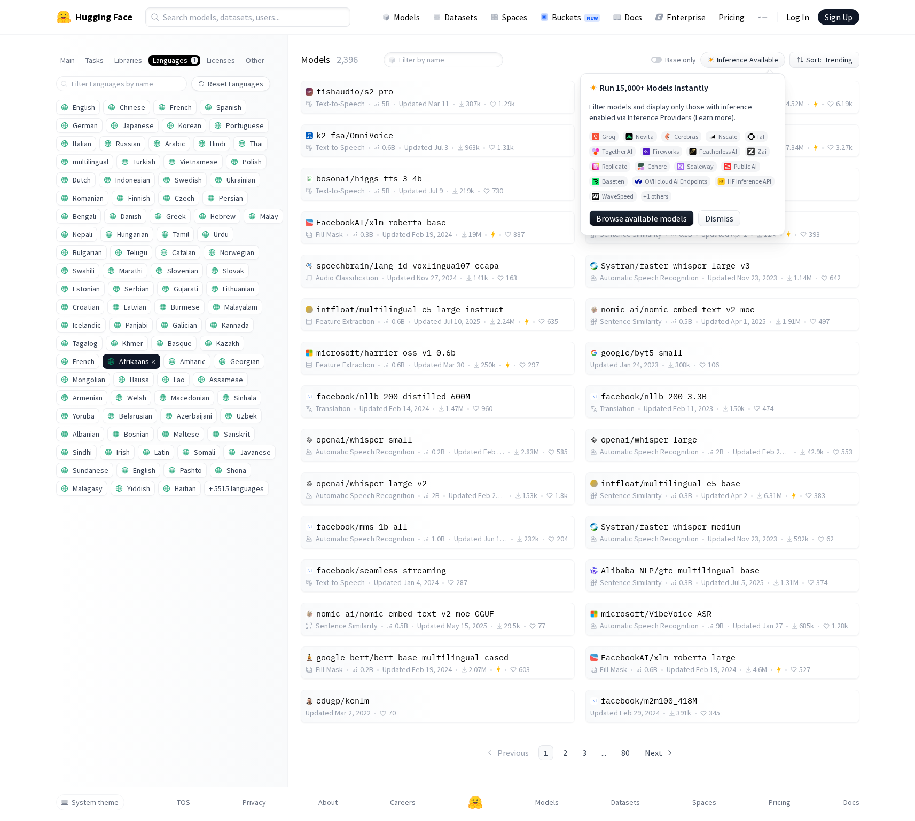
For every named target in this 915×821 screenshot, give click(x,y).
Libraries (128, 60)
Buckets (575, 17)
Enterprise (686, 17)
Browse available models (641, 218)
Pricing (731, 17)
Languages (174, 60)
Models (407, 17)
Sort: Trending (829, 60)
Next (653, 752)
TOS (183, 802)
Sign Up (839, 17)
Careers (403, 802)
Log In (797, 17)
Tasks (94, 60)
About (328, 802)
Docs (633, 17)
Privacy (254, 802)
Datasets (461, 17)
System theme (95, 802)
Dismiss (719, 218)
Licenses (221, 60)
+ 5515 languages (236, 488)
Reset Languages (235, 84)
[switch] (656, 60)
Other (255, 60)
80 (625, 752)
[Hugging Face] (475, 802)
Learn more (713, 117)
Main (67, 60)
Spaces (514, 17)
